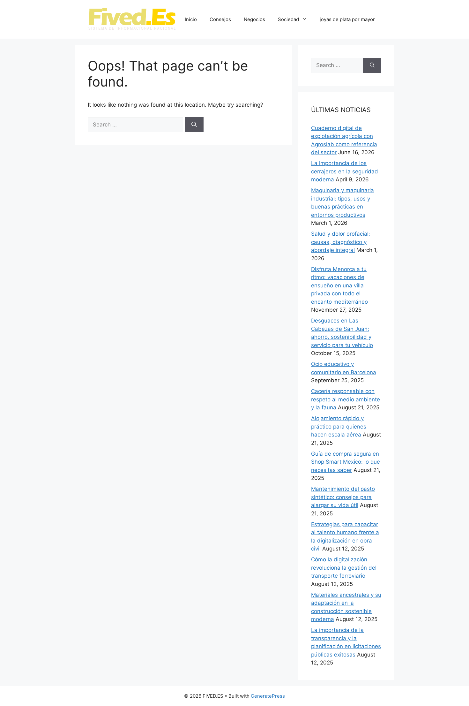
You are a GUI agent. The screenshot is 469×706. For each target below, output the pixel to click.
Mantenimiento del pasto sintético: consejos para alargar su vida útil (343, 497)
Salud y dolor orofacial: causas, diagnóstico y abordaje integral (340, 242)
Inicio (191, 19)
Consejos (220, 19)
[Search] (194, 125)
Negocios (254, 19)
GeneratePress (268, 696)
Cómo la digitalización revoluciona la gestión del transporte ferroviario (343, 567)
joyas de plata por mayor (347, 19)
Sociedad (288, 19)
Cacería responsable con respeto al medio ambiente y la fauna (345, 399)
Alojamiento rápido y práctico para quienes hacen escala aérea (338, 426)
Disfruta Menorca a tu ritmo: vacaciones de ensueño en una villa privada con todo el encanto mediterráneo (339, 285)
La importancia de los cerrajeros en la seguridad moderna (344, 171)
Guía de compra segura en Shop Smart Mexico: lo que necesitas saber (345, 462)
